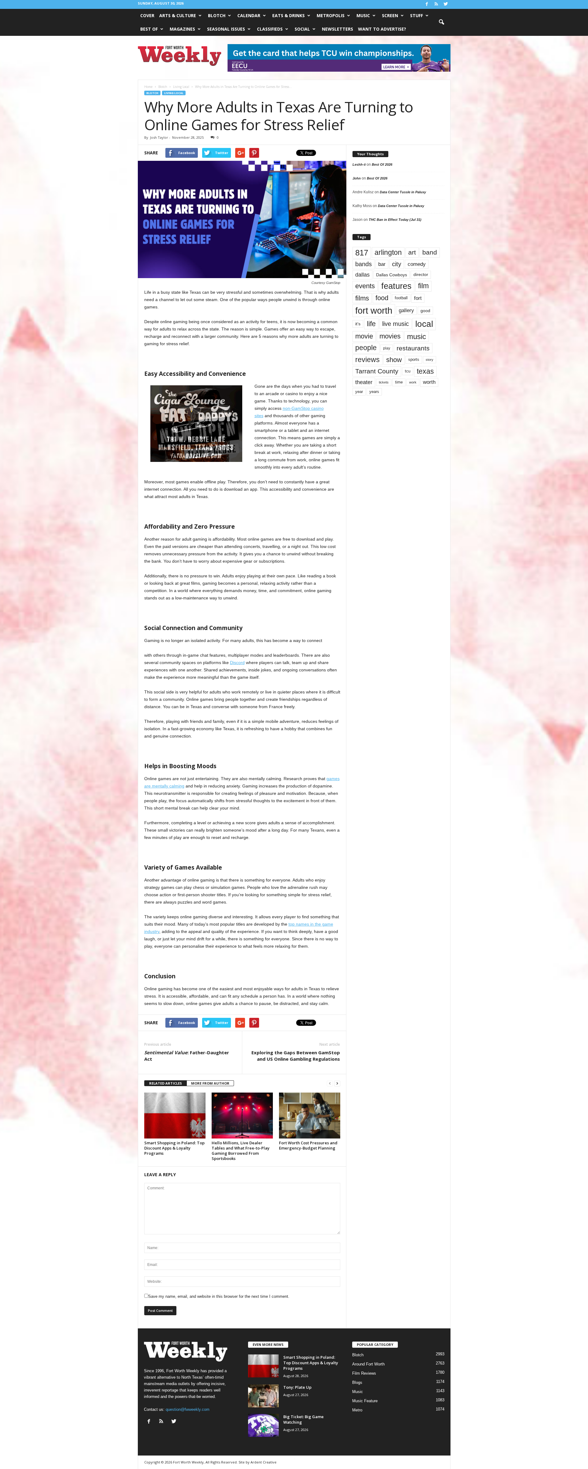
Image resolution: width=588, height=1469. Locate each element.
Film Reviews (364, 1373)
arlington (388, 252)
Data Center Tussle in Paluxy (403, 192)
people (366, 348)
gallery (406, 310)
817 (361, 252)
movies (390, 336)
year (359, 392)
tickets (384, 382)
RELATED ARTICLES (165, 1083)
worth (429, 382)
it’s (357, 324)
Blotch (216, 15)
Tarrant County (376, 371)
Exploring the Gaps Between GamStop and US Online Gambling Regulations (295, 1055)
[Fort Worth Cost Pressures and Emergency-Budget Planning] (309, 1116)
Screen (390, 15)
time (399, 382)
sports (413, 359)
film (423, 286)
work (413, 382)
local (424, 324)
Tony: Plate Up (297, 1387)
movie (364, 336)
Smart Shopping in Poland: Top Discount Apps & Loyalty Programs (174, 1148)
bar (382, 264)
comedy (417, 264)
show (394, 360)
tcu (407, 371)
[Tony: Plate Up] (263, 1395)
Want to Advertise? (382, 29)
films (362, 298)
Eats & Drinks (288, 15)
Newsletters (337, 29)
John (356, 178)
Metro (357, 1410)
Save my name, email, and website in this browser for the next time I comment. (218, 1296)
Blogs (357, 1382)
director (420, 274)
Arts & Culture (177, 15)
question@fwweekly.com (187, 1409)
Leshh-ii (359, 164)
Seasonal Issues (226, 29)
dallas (362, 274)
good (425, 310)
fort (418, 298)
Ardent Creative (264, 1462)
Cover (147, 15)
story (429, 359)
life (371, 324)
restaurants (413, 348)
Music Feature (365, 1401)
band (429, 252)
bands (363, 264)
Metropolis (331, 15)
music (416, 336)
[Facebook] (427, 4)
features (396, 286)
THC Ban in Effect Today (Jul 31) (395, 219)
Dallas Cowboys (391, 274)
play (386, 348)
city (396, 264)
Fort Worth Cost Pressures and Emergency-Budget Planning (308, 1145)
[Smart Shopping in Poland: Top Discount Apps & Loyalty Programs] (174, 1116)
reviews (367, 360)
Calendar (248, 15)
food (381, 298)
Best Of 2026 (382, 164)
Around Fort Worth (368, 1364)
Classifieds (270, 29)
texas (425, 371)
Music (363, 15)
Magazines (182, 29)
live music (395, 323)
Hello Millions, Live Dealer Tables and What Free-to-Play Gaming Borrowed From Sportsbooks (241, 1150)
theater (363, 382)
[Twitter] (446, 4)
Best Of (149, 29)
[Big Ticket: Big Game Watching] (263, 1425)
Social (302, 29)
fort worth (373, 310)
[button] (441, 22)
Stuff (416, 15)
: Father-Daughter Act (186, 1055)
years (374, 391)
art (412, 252)
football (401, 298)
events (365, 286)
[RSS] (436, 4)
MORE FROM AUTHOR (210, 1083)
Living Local (173, 93)
